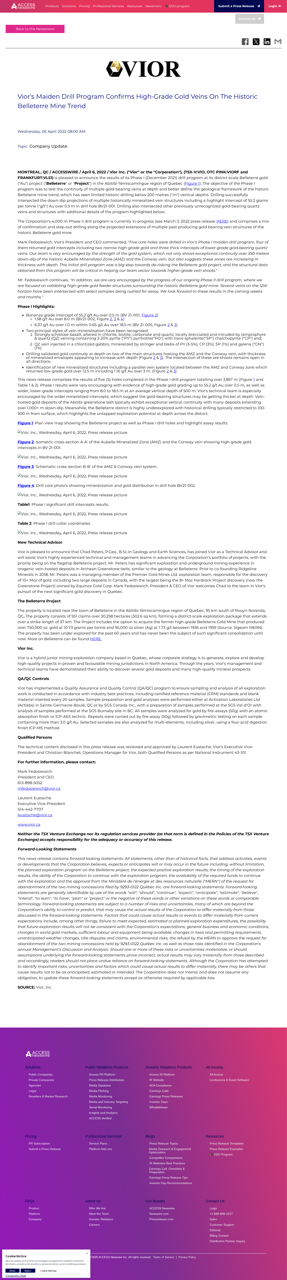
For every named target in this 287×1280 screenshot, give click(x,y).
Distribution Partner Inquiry (227, 1241)
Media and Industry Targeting (108, 1101)
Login (273, 6)
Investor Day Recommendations (170, 1183)
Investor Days (158, 1101)
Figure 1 (192, 183)
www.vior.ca (29, 824)
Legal (32, 1091)
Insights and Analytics (103, 1112)
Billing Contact (219, 1235)
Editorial (215, 1230)
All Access (216, 1074)
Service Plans (98, 1143)
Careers (94, 1224)
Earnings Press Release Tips (168, 1177)
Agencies (35, 1085)
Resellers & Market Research (48, 1096)
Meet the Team (99, 1213)
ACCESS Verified (100, 1118)
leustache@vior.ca (35, 815)
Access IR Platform (162, 1074)
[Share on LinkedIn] (267, 41)
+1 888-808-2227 (221, 1213)
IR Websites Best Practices (167, 1163)
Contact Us (246, 19)
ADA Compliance (160, 1085)
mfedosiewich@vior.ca (39, 788)
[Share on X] (256, 41)
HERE (221, 221)
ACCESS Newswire (162, 1208)
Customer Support (222, 1224)
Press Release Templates (227, 1143)
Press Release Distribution (106, 1080)
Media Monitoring (100, 1096)
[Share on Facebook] (245, 41)
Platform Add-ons (100, 1149)
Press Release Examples (226, 1149)
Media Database (100, 1085)
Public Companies (41, 1074)
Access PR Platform (102, 1074)
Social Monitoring (100, 1107)
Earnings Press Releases (166, 1096)
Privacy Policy (187, 1257)
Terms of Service (163, 1257)
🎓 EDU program (177, 6)
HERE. (96, 639)
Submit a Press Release (236, 6)
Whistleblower (158, 1107)
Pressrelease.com (161, 1219)
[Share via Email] (278, 41)
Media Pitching (99, 1091)
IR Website (156, 1080)
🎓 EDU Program (221, 1154)
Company (35, 1219)
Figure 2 (149, 315)
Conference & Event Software (229, 1080)
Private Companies (41, 1080)
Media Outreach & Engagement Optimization (170, 1150)
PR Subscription (39, 1143)
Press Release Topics (163, 1143)
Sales (213, 1219)
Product (34, 1208)
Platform (34, 1213)
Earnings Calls (159, 1091)
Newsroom (153, 6)
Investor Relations (101, 1219)
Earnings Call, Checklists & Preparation (167, 1170)
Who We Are (97, 1208)
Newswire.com (159, 1213)
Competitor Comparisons (166, 1157)
